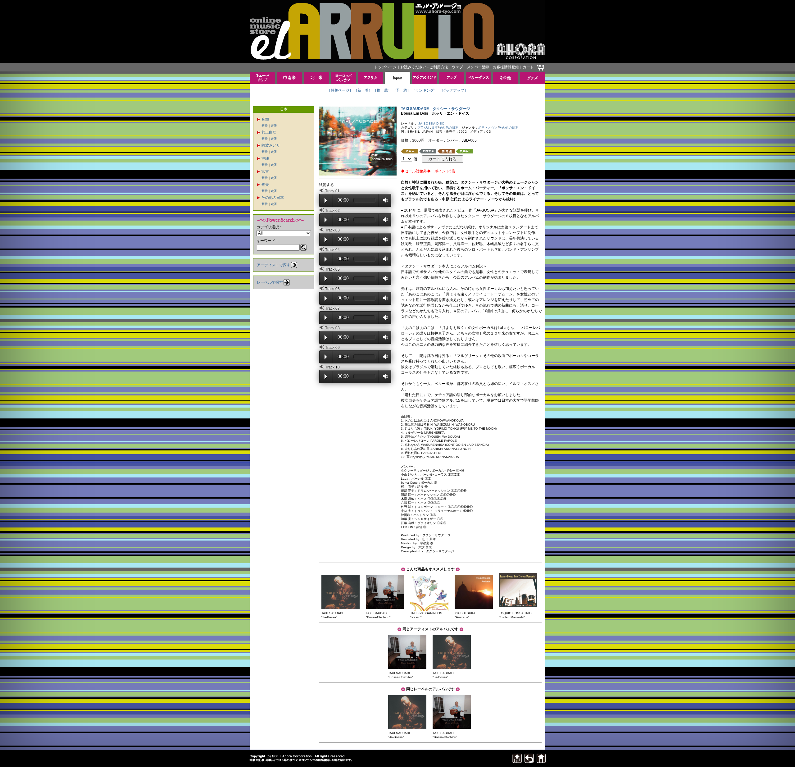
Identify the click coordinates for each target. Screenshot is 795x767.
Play (326, 200)
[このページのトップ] (517, 761)
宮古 (265, 171)
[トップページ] (541, 761)
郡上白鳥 (268, 132)
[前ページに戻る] (529, 761)
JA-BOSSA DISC (431, 123)
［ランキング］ (424, 90)
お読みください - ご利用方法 (424, 67)
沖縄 (265, 158)
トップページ (385, 67)
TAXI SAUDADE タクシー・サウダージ (435, 109)
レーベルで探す (270, 282)
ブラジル (423, 127)
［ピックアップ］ (453, 90)
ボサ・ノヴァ (488, 127)
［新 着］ (363, 90)
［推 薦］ (382, 90)
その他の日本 (272, 197)
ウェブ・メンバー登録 (470, 67)
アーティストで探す (273, 265)
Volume (383, 200)
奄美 (265, 184)
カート (528, 67)
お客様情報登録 (506, 67)
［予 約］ (401, 90)
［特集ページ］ (340, 90)
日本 (434, 127)
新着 (264, 125)
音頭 (265, 119)
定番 (274, 125)
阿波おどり (270, 145)
